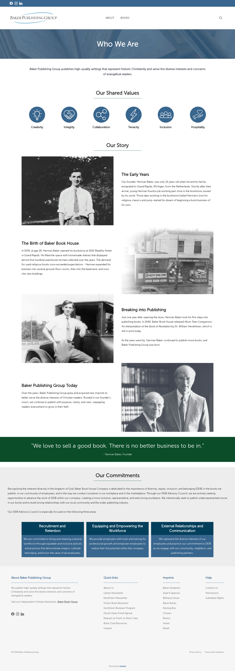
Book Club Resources (115, 623)
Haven (166, 623)
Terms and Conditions (214, 652)
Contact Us (212, 587)
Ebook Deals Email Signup (118, 613)
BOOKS (125, 17)
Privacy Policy (195, 652)
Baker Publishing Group (28, 652)
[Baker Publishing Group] (34, 18)
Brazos (166, 618)
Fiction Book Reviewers (116, 603)
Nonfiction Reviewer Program (119, 608)
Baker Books (169, 603)
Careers (108, 628)
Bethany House (171, 598)
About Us (109, 587)
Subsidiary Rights (215, 598)
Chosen (167, 613)
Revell (166, 628)
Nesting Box (169, 608)
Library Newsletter (113, 593)
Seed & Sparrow (171, 593)
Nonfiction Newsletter (115, 598)
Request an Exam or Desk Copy (121, 618)
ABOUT (110, 17)
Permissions (212, 593)
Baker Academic (171, 587)
